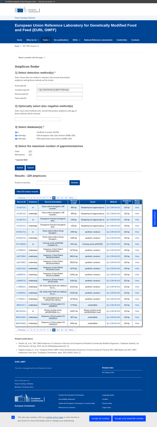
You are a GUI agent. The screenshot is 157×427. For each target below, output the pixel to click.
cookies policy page (54, 417)
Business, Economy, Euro (24, 387)
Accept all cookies (100, 418)
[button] (32, 57)
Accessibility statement (67, 399)
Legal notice (106, 407)
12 (66, 198)
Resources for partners (67, 407)
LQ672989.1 (21, 256)
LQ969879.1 (21, 275)
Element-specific (21, 94)
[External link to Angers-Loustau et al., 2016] (80, 352)
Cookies (105, 399)
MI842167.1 (21, 305)
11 (62, 198)
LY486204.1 (21, 287)
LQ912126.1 (21, 268)
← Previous (20, 198)
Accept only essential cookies (129, 418)
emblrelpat (21, 139)
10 (58, 198)
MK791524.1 (21, 311)
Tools (45, 40)
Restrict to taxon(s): (22, 183)
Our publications (61, 40)
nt (18, 132)
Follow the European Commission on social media (77, 403)
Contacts (135, 40)
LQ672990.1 (21, 262)
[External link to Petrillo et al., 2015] (68, 346)
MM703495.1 (21, 323)
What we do (32, 40)
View (137, 207)
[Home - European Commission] (29, 9)
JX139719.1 (21, 207)
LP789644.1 (21, 250)
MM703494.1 (21, 317)
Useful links (122, 40)
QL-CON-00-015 (113, 207)
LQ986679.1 (21, 281)
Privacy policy (107, 403)
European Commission (25, 406)
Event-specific (20, 86)
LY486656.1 (21, 293)
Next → (72, 198)
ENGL (75, 40)
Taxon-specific (21, 98)
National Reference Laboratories (98, 40)
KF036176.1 (21, 232)
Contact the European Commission (71, 395)
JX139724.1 (21, 220)
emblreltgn (21, 135)
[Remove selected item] (38, 90)
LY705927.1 (21, 299)
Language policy (108, 395)
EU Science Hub (108, 372)
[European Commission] (31, 398)
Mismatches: (20, 155)
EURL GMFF (20, 362)
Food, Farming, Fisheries (25, 18)
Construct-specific (22, 90)
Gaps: (17, 151)
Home (19, 40)
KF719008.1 (21, 244)
